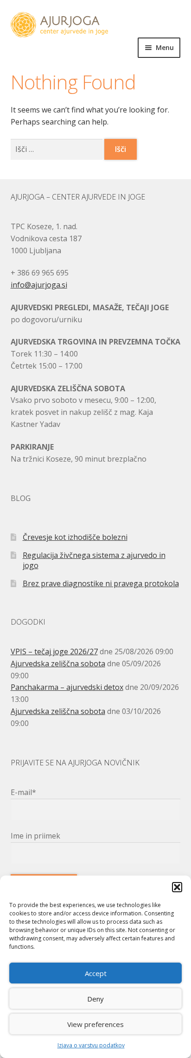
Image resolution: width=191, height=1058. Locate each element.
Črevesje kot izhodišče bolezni (75, 537)
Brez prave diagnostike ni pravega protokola (101, 583)
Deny (95, 998)
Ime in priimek (35, 836)
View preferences (95, 1024)
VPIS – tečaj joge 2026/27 (54, 651)
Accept (96, 973)
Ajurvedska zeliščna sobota (58, 663)
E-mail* (23, 792)
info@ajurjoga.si (39, 285)
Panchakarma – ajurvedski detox (67, 687)
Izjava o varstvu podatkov (91, 1045)
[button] (177, 887)
